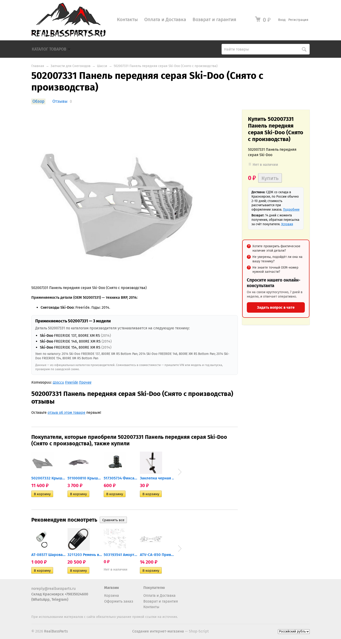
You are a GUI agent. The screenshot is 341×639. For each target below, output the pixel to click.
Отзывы (60, 101)
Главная (37, 66)
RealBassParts (56, 631)
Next (179, 472)
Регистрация (298, 20)
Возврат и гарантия (214, 19)
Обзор (38, 101)
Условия (287, 224)
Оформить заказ (118, 601)
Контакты (127, 19)
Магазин (111, 587)
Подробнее (291, 210)
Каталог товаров (49, 49)
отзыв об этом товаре (66, 412)
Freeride (71, 382)
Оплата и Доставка (165, 19)
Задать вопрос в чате (276, 307)
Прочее (85, 382)
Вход (282, 20)
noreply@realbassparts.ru (53, 588)
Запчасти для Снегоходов (70, 66)
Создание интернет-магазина (158, 631)
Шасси (102, 66)
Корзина (111, 595)
